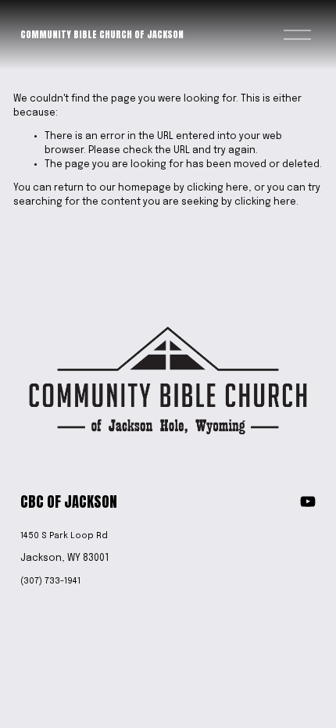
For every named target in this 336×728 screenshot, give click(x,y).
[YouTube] (308, 501)
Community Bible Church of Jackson (102, 34)
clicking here (217, 188)
